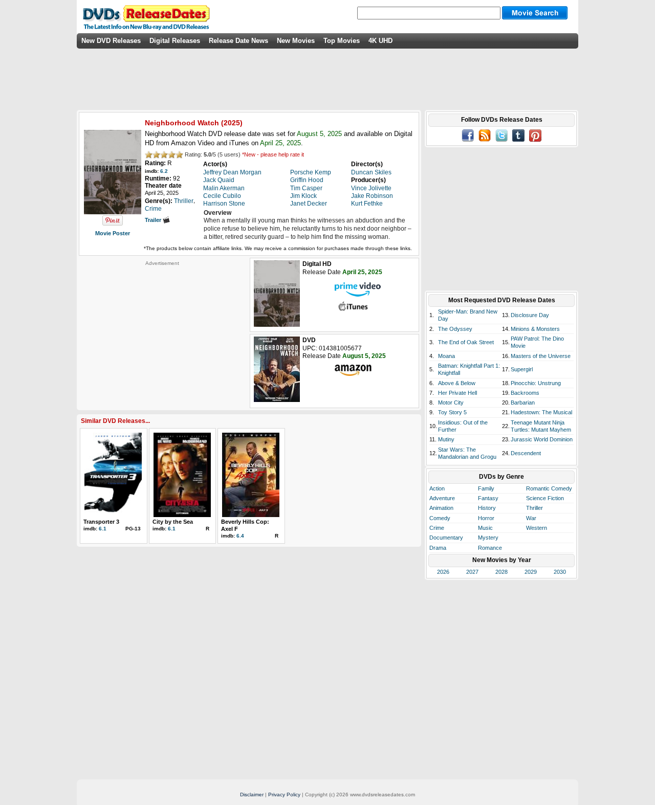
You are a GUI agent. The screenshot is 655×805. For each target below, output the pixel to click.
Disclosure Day (530, 315)
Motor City (451, 402)
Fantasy (488, 498)
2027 (472, 572)
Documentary (446, 537)
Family (486, 488)
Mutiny (446, 439)
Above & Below (456, 383)
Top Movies (341, 40)
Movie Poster (112, 233)
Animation (441, 508)
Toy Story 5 (452, 412)
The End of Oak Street (466, 342)
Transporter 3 (101, 522)
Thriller (534, 508)
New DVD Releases (111, 40)
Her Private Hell (457, 393)
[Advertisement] (162, 330)
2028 (501, 572)
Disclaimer (252, 794)
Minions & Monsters (535, 329)
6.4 (240, 536)
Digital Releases (174, 40)
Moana (446, 356)
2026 (443, 572)
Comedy (439, 518)
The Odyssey (455, 329)
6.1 (102, 528)
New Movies (296, 40)
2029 (531, 572)
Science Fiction (545, 498)
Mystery (488, 537)
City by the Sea (172, 522)
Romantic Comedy (549, 488)
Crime (436, 528)
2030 (560, 572)
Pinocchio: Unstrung (536, 383)
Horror (486, 518)
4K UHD (380, 40)
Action (437, 488)
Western (536, 528)
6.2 (164, 171)
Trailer (154, 220)
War (531, 518)
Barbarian (523, 402)
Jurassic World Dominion (542, 439)
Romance (490, 548)
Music (485, 528)
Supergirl (522, 369)
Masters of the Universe (541, 356)
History (487, 508)
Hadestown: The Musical (541, 412)
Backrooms (525, 393)
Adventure (442, 498)
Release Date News (238, 40)
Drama (437, 548)
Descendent (526, 453)
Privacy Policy (284, 794)
